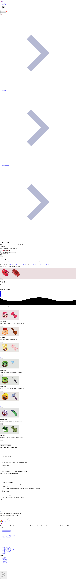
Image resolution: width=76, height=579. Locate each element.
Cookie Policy (4, 562)
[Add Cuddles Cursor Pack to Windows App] (2, 358)
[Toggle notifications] (0, 13)
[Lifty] (9, 433)
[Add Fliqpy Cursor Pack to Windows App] (2, 391)
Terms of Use (4, 560)
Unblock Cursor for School (6, 551)
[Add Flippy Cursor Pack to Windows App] (2, 375)
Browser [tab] (3, 445)
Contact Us (4, 558)
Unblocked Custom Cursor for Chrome (8, 549)
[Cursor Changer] (1, 1)
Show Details (3, 570)
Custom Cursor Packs (6, 547)
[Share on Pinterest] (38, 293)
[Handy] (9, 400)
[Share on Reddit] (38, 296)
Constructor (4, 543)
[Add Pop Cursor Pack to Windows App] (2, 342)
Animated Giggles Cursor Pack (15, 264)
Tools (3, 6)
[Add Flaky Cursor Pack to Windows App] (2, 256)
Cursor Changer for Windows (7, 533)
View (1, 325)
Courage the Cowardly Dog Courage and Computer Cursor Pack (39, 264)
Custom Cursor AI (5, 544)
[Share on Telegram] (38, 295)
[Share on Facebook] (38, 291)
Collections (4, 4)
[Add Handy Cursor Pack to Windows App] (2, 407)
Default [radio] (5, 250)
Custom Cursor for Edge (6, 531)
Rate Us (3, 553)
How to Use (4, 8)
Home (3, 3)
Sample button (11, 252)
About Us (4, 557)
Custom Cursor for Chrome (6, 530)
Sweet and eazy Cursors (6, 537)
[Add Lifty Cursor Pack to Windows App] (2, 440)
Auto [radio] (1, 250)
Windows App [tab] (9, 445)
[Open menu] (0, 10)
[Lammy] (9, 417)
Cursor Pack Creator (5, 545)
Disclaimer (4, 561)
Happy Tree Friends (7, 280)
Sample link (6, 252)
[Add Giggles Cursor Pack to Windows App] (2, 326)
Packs (3, 5)
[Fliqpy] (9, 384)
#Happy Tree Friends (13, 512)
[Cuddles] (9, 351)
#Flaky (18, 512)
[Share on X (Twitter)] (38, 292)
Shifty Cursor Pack (24, 264)
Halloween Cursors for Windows (7, 536)
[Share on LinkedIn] (38, 294)
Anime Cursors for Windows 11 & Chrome (9, 535)
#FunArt (8, 512)
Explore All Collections (4, 507)
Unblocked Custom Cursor (6, 548)
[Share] (1, 255)
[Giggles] (9, 319)
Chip (15, 252)
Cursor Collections (5, 546)
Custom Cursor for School (6, 550)
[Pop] (9, 335)
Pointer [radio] (9, 250)
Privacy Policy (4, 559)
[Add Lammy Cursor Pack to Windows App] (2, 424)
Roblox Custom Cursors (6, 534)
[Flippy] (9, 368)
